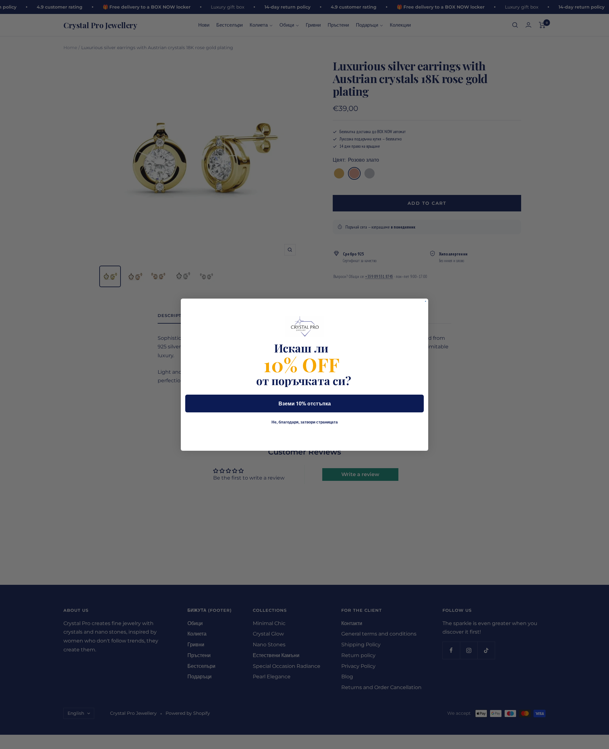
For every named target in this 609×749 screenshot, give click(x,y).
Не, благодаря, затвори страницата (305, 422)
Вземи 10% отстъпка (304, 403)
